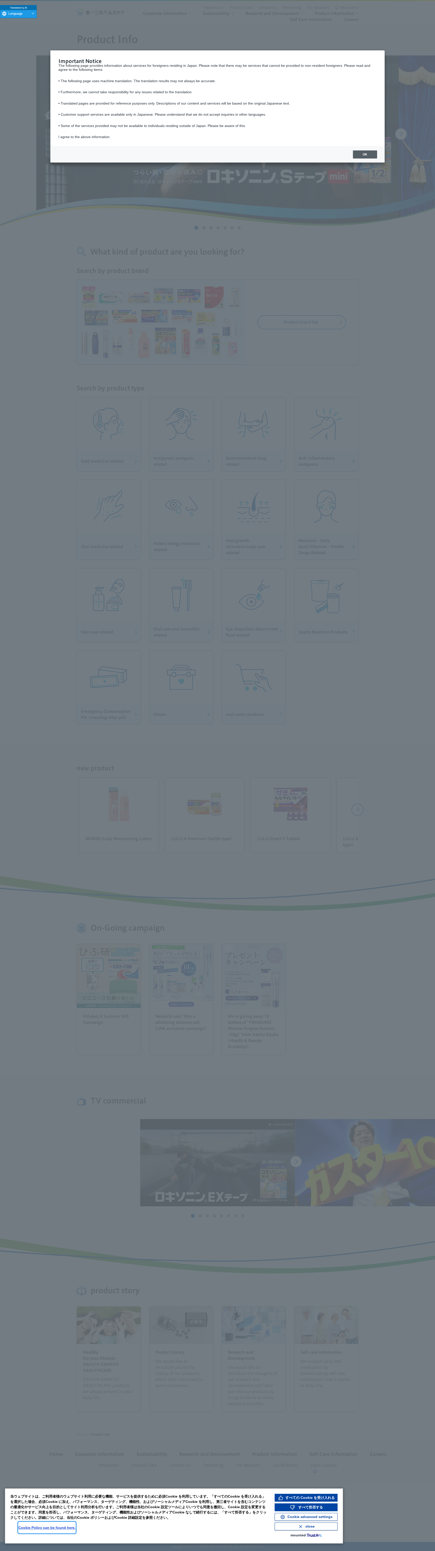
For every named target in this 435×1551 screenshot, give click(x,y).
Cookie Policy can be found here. (47, 1528)
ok (365, 154)
